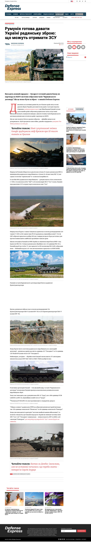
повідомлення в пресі (31, 109)
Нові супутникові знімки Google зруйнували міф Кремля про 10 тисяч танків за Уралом (34, 131)
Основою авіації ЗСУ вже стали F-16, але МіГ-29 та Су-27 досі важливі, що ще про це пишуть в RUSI (34, 511)
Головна (6, 24)
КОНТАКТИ (84, 539)
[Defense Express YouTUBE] (80, 1)
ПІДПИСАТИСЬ (81, 531)
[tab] (70, 109)
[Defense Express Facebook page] (77, 1)
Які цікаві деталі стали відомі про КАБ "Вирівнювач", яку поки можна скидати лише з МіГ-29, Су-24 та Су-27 (53, 511)
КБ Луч (25, 474)
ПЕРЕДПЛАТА (78, 539)
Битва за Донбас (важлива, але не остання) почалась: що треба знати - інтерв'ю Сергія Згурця (35, 466)
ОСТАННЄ (71, 109)
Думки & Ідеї (11, 24)
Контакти (65, 17)
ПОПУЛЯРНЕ (79, 109)
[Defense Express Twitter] (83, 1)
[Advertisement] (57, 7)
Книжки (48, 17)
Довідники (41, 17)
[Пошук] (84, 14)
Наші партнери (56, 17)
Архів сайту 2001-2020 (76, 17)
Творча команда (25, 17)
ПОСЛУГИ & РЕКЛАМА (70, 539)
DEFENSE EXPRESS (17, 43)
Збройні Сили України (18, 474)
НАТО (29, 474)
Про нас (16, 17)
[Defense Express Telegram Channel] (85, 1)
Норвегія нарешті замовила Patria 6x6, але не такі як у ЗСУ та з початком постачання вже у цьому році (76, 129)
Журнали (35, 17)
